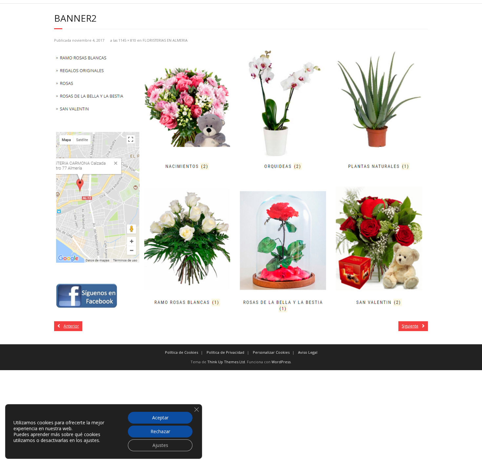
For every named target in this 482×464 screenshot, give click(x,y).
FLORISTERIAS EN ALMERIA (165, 40)
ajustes (91, 440)
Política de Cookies (181, 352)
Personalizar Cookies (271, 352)
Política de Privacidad (225, 352)
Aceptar (160, 417)
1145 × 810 (127, 40)
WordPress (281, 361)
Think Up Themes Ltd (226, 361)
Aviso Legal (307, 352)
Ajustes (160, 445)
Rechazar (160, 431)
